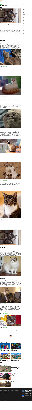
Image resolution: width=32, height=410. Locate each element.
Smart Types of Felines (4, 333)
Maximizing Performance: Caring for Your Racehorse (15, 381)
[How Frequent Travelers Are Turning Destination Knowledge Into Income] (5, 346)
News (23, 25)
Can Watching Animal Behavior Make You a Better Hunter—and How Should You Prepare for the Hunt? (16, 367)
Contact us (31, 400)
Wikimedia (5, 66)
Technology (24, 31)
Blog (23, 9)
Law (23, 22)
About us (25, 400)
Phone (23, 26)
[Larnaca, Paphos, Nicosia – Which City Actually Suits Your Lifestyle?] (16, 356)
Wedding (23, 33)
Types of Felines (10, 333)
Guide (23, 17)
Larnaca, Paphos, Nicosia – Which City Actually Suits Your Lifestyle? (15, 361)
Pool (23, 27)
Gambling (12, 349)
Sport (23, 30)
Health (23, 18)
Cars (23, 11)
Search (31, 5)
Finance (23, 15)
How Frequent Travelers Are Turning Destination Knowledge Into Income (5, 351)
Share (1, 9)
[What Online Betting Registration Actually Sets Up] (16, 346)
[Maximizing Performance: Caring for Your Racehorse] (5, 384)
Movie (23, 23)
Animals (7, 365)
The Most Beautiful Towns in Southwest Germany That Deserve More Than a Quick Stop (4, 361)
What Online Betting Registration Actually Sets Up (15, 350)
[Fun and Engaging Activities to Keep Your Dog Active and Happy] (5, 376)
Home (23, 20)
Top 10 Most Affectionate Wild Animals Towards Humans (11, 229)
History (23, 19)
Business (23, 10)
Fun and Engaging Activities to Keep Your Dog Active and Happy (16, 374)
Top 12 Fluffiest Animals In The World (8, 313)
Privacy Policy (27, 400)
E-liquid (23, 12)
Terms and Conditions (21, 400)
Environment (24, 14)
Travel (1, 349)
